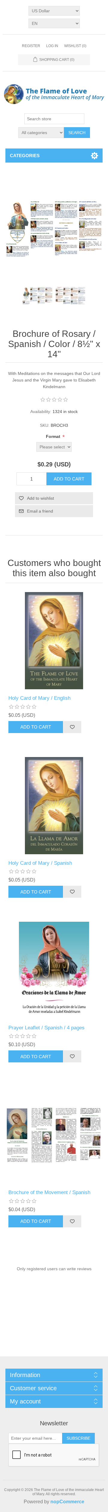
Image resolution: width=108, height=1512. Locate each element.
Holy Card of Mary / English (39, 698)
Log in (52, 46)
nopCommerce (67, 1501)
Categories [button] (25, 155)
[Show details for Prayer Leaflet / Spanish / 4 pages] (54, 970)
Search (77, 132)
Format (54, 436)
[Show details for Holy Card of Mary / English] (54, 640)
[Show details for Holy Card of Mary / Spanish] (54, 805)
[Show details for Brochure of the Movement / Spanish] (54, 1135)
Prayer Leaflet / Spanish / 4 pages (46, 1028)
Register (31, 46)
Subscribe (78, 1438)
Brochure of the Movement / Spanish (49, 1192)
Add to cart (69, 478)
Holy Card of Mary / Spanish (40, 863)
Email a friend (40, 511)
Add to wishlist (40, 498)
